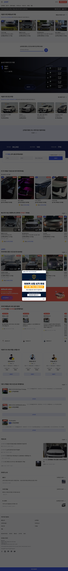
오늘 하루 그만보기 (27, 299)
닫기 (43, 299)
